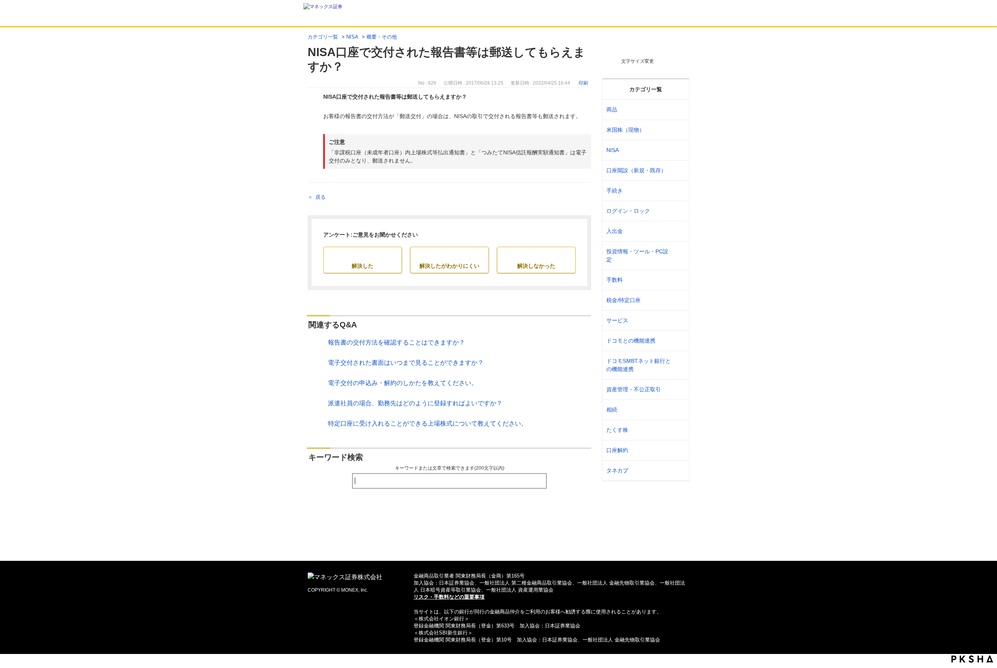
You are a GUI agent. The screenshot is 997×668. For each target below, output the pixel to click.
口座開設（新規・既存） (636, 170)
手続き (614, 190)
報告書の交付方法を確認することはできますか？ (396, 342)
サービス (617, 320)
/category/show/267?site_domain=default (678, 110)
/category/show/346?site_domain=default (678, 150)
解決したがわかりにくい (449, 266)
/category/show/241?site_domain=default (678, 170)
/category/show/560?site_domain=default (678, 130)
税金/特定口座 (623, 300)
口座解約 (617, 450)
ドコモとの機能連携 (630, 341)
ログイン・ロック (628, 211)
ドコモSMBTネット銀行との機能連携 (638, 365)
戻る (320, 197)
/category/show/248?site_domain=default (678, 410)
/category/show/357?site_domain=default (678, 256)
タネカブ (617, 470)
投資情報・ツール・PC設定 (637, 255)
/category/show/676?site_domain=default (678, 365)
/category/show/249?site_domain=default (678, 231)
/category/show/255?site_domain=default (678, 300)
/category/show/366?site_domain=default (678, 389)
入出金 (614, 231)
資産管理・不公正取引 (633, 389)
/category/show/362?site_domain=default (678, 280)
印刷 (583, 83)
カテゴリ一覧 (323, 37)
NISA (352, 37)
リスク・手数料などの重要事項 (449, 597)
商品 (611, 109)
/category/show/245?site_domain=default (678, 191)
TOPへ (498, 542)
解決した (362, 266)
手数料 (614, 280)
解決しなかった (536, 266)
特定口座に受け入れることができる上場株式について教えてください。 (427, 423)
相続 (611, 409)
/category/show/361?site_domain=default (678, 211)
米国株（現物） (625, 130)
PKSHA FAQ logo (972, 659)
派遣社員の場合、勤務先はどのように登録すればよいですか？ (415, 403)
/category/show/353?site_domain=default (678, 320)
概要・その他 (381, 37)
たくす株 (617, 430)
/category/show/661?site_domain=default (678, 341)
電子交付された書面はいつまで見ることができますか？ (406, 362)
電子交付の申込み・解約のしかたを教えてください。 (402, 383)
